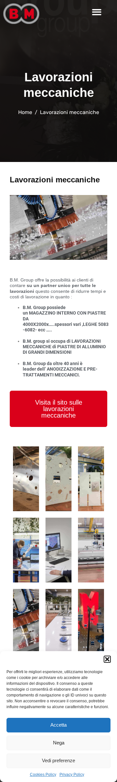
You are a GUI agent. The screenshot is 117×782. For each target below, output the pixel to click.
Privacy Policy (71, 774)
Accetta (58, 725)
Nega (58, 742)
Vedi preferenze (58, 760)
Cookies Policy (43, 774)
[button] (107, 659)
